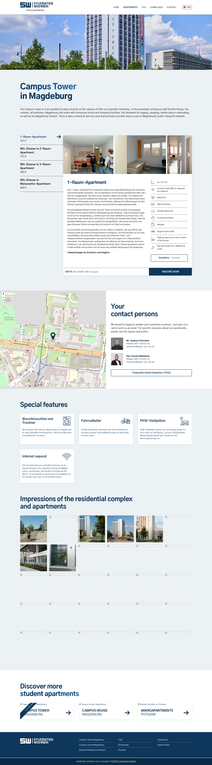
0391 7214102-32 (142, 344)
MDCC (65, 468)
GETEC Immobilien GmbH (124, 761)
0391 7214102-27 (142, 359)
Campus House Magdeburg (91, 745)
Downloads (156, 7)
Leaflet (88, 387)
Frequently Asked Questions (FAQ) (151, 373)
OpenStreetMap (99, 387)
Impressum (163, 740)
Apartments (130, 7)
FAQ (144, 7)
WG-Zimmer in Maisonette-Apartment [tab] (35, 184)
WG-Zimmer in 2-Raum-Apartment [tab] (36, 152)
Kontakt (171, 7)
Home (116, 7)
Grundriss (169, 258)
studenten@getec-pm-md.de (140, 347)
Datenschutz (163, 745)
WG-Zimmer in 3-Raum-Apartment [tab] (36, 168)
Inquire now (170, 272)
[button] (87, 154)
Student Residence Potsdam (92, 750)
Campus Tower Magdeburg (91, 740)
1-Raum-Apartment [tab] (33, 138)
